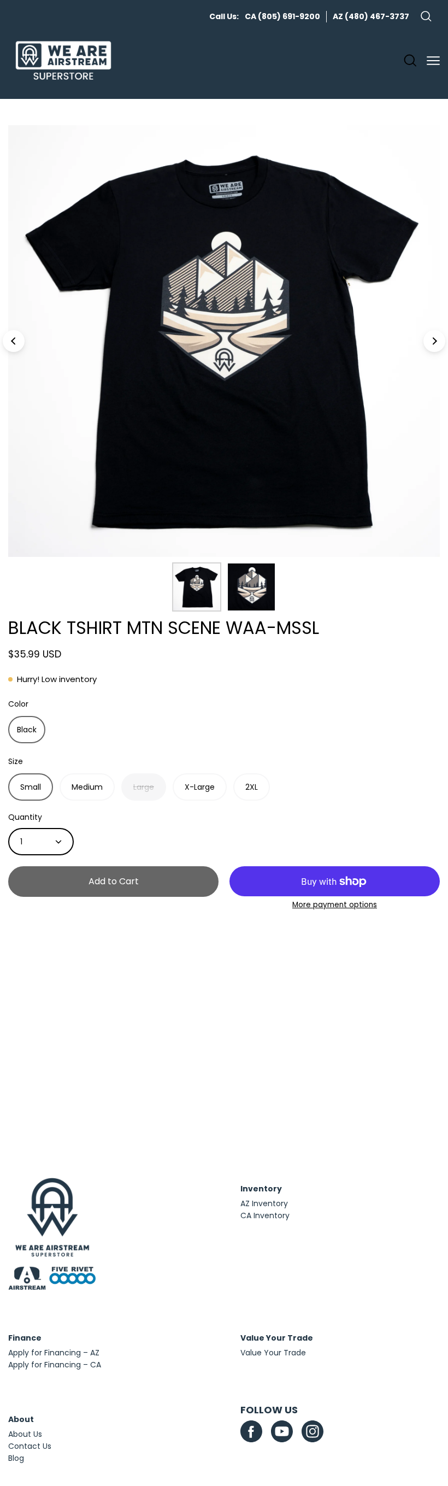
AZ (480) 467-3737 (371, 16)
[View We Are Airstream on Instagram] (312, 1431)
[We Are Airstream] (63, 61)
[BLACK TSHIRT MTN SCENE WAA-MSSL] (196, 587)
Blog (16, 1458)
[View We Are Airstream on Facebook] (251, 1431)
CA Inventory (265, 1215)
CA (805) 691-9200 (282, 16)
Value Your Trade (273, 1352)
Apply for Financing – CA (54, 1364)
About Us (25, 1434)
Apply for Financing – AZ (53, 1352)
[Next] (434, 341)
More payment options (334, 905)
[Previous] (14, 341)
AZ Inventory (264, 1203)
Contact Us (29, 1446)
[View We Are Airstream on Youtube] (282, 1431)
